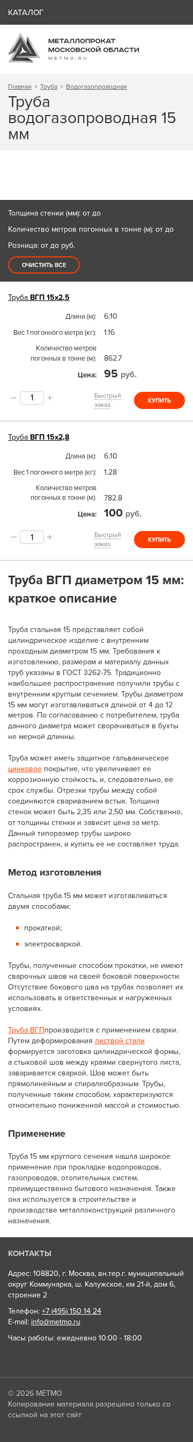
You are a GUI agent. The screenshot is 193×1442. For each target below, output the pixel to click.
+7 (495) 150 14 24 (71, 1311)
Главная (20, 86)
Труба (48, 86)
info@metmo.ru (55, 1321)
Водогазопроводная (96, 86)
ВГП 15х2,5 (39, 297)
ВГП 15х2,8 (38, 437)
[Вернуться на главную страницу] (73, 60)
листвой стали (120, 1040)
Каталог (25, 12)
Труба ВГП (26, 1030)
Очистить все (44, 265)
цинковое (25, 768)
